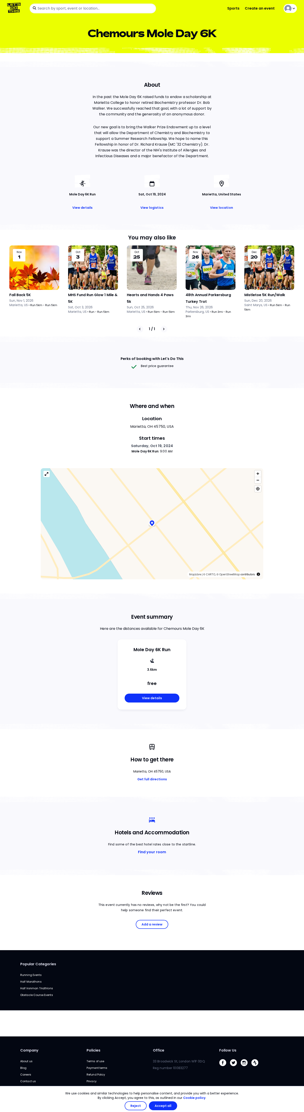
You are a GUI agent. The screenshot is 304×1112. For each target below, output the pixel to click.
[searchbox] (93, 8)
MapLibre (195, 574)
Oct (78, 252)
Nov (19, 252)
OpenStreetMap (229, 574)
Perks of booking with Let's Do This (152, 358)
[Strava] (256, 1067)
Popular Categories (38, 964)
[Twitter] (235, 1067)
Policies (93, 1050)
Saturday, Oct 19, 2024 (152, 445)
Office (158, 1050)
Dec (254, 252)
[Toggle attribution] (258, 574)
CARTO (210, 574)
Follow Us (227, 1050)
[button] (152, 524)
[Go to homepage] (14, 8)
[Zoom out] (258, 480)
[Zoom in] (258, 473)
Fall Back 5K (20, 294)
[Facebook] (224, 1067)
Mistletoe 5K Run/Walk (264, 294)
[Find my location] (258, 489)
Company (29, 1050)
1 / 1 (152, 328)
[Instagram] (246, 1067)
